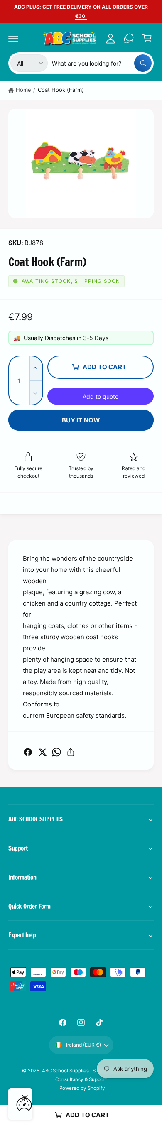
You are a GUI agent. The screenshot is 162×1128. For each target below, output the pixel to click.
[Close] (25, 1097)
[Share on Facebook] (28, 752)
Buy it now (81, 420)
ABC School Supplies (66, 1071)
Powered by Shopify (81, 1088)
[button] (13, 38)
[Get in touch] (129, 38)
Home (23, 89)
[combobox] (102, 63)
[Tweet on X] (42, 752)
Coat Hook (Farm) (61, 89)
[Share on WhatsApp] (56, 752)
